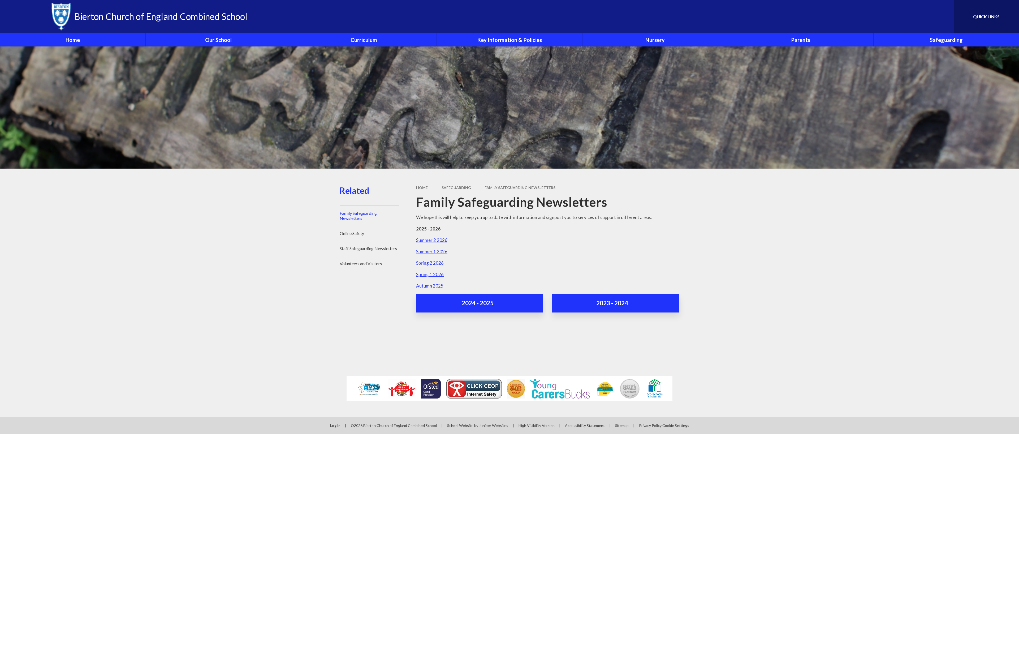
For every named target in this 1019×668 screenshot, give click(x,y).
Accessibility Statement (585, 425)
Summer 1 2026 (431, 251)
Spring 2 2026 (430, 263)
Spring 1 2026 (430, 274)
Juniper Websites (493, 425)
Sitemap (622, 425)
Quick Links (986, 16)
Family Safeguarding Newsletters (520, 187)
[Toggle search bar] (944, 16)
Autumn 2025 (429, 286)
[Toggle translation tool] (926, 16)
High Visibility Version (537, 425)
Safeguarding (456, 187)
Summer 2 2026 (431, 240)
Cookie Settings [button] (675, 425)
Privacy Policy (650, 425)
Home (422, 187)
